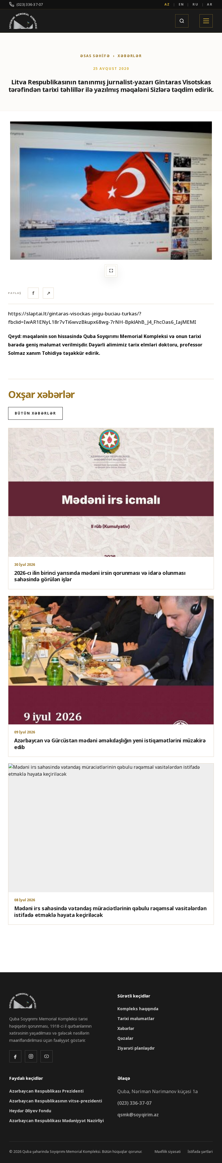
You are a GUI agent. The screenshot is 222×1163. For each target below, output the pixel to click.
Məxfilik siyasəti (168, 1151)
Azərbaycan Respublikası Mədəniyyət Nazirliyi (56, 1120)
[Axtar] (181, 21)
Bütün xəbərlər (35, 413)
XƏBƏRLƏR (130, 55)
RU (196, 4)
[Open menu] (206, 21)
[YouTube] (46, 1056)
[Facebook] (15, 1056)
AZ (167, 4)
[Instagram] (31, 1056)
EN (181, 4)
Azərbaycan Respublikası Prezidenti (46, 1091)
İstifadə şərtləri (200, 1151)
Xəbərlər (125, 1028)
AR (210, 4)
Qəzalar (125, 1038)
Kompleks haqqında (137, 1008)
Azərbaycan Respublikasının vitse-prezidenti (55, 1101)
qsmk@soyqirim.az (138, 1114)
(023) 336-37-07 (29, 4)
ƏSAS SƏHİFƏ (95, 55)
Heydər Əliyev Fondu (30, 1110)
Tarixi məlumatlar (135, 1018)
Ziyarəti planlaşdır (136, 1048)
